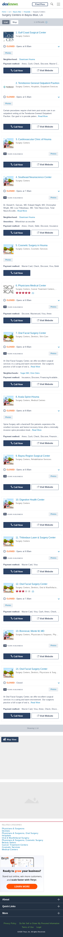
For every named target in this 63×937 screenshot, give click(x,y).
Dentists (34, 336)
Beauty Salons (9, 842)
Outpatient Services (49, 86)
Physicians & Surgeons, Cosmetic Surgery (22, 840)
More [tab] (5, 913)
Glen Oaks (35, 373)
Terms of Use (28, 927)
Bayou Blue (17, 12)
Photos (8, 53)
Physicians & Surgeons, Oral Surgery (20, 833)
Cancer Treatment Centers (42, 289)
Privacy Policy (10, 923)
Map (15, 22)
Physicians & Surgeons (41, 634)
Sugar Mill (24, 373)
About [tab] (5, 899)
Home (4, 12)
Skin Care (44, 336)
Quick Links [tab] (9, 906)
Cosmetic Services (39, 249)
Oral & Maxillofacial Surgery (15, 838)
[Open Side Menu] (58, 4)
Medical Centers (38, 400)
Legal (38, 927)
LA (10, 12)
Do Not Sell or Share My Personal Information (39, 923)
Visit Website (46, 70)
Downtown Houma (27, 59)
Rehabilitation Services (41, 459)
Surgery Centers (23, 36)
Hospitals (27, 12)
